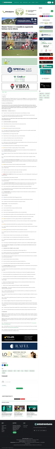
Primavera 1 (26, 370)
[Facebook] (2, 365)
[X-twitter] (42, 16)
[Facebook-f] (44, 16)
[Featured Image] (7, 408)
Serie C (15, 370)
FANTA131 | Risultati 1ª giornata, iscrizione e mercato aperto (32, 414)
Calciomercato (10, 370)
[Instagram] (46, 16)
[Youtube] (40, 16)
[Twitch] (48, 16)
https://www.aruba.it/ (27, 443)
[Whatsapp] (52, 16)
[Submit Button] (52, 11)
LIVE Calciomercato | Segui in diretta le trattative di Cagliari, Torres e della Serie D (7, 414)
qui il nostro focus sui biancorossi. (13, 327)
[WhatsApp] (7, 365)
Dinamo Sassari (32, 370)
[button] (46, 2)
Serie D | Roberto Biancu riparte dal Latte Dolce (18, 414)
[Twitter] (5, 365)
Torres (22, 370)
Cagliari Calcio (4, 370)
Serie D (19, 370)
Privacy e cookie (25, 425)
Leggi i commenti (19, 388)
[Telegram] (50, 16)
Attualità (41, 99)
